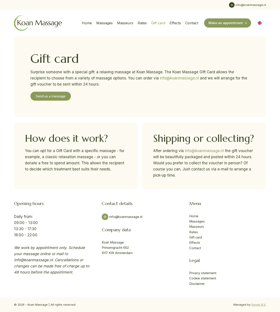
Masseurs (125, 23)
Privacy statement (202, 273)
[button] (260, 23)
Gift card (158, 23)
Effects (175, 23)
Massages (104, 23)
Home (87, 23)
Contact (191, 23)
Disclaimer (197, 284)
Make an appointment (225, 23)
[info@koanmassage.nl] (231, 5)
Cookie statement (202, 278)
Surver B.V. (258, 304)
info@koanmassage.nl (251, 5)
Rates (142, 23)
